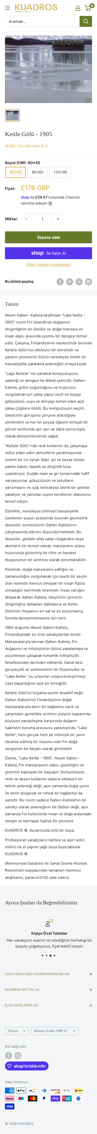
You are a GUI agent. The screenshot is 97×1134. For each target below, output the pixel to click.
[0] (88, 8)
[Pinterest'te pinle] (69, 281)
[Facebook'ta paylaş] (60, 281)
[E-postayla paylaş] (88, 281)
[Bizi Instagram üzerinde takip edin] (17, 1055)
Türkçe (13, 1031)
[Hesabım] (77, 8)
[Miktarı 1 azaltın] (26, 219)
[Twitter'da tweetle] (79, 281)
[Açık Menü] (7, 8)
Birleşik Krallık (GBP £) (50, 1031)
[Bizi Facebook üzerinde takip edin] (8, 1055)
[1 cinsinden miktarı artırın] (58, 219)
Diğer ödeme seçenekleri (48, 264)
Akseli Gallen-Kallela (26, 146)
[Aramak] (86, 21)
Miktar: (11, 218)
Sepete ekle (48, 237)
